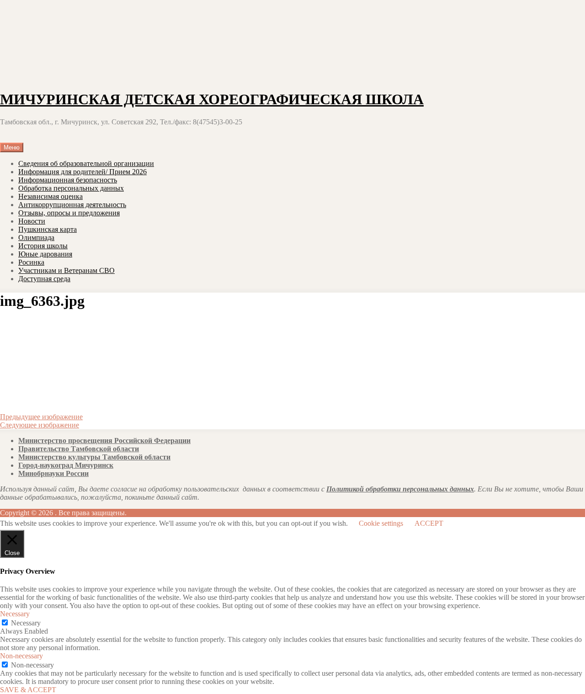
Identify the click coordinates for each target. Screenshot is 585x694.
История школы (43, 246)
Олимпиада (36, 237)
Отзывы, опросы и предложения (69, 213)
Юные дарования (45, 254)
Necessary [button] (15, 614)
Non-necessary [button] (21, 656)
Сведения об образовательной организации (86, 163)
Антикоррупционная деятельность (72, 204)
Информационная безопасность (67, 180)
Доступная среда (44, 279)
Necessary (26, 623)
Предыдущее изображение (41, 417)
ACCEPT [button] (429, 523)
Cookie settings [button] (381, 523)
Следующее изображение (39, 425)
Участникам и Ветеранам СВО (66, 270)
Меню (12, 147)
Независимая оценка (50, 196)
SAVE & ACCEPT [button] (28, 690)
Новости (31, 221)
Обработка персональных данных (71, 188)
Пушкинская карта (47, 229)
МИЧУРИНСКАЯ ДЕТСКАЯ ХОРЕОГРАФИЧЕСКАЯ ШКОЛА (212, 99)
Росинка (31, 262)
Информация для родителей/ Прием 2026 (82, 172)
